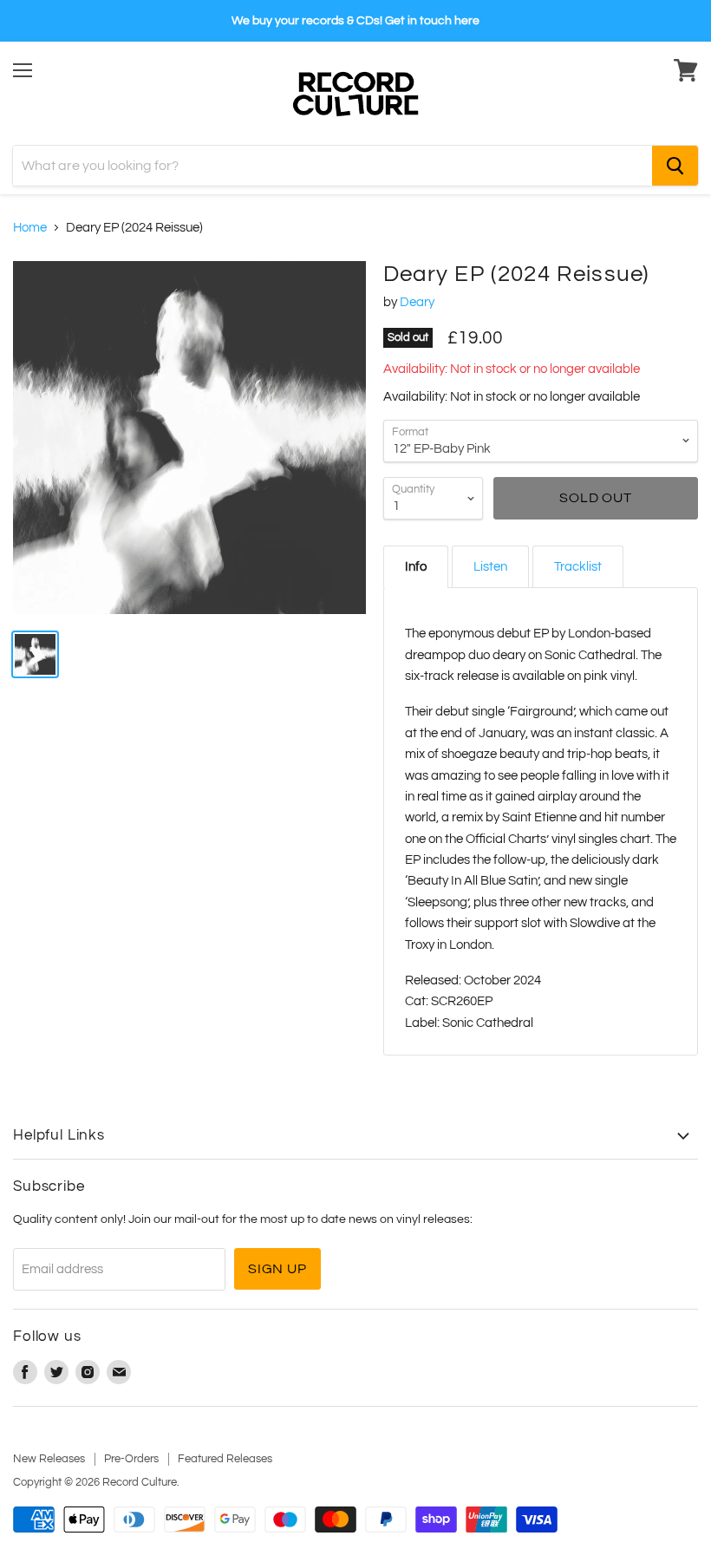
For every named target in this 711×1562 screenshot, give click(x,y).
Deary (417, 302)
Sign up (277, 1269)
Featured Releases (225, 1459)
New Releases (49, 1459)
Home (30, 227)
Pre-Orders (131, 1459)
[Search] (675, 166)
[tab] (415, 567)
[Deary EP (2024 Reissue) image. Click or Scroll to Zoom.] (189, 437)
